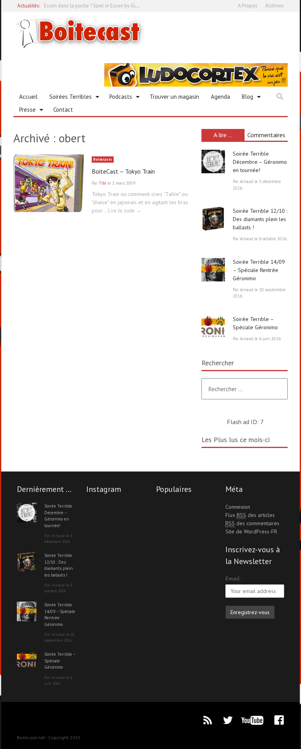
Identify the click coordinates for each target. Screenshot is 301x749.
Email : (233, 578)
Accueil (28, 96)
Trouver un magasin (174, 96)
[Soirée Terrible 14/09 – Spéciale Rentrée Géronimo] (213, 269)
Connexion (237, 506)
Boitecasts (102, 159)
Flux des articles (250, 515)
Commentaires (266, 135)
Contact (63, 109)
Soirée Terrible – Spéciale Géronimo (59, 660)
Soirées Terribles (68, 98)
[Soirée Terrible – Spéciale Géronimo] (213, 327)
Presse (24, 111)
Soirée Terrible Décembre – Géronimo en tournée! (260, 162)
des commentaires (252, 523)
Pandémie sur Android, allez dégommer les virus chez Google (111, 8)
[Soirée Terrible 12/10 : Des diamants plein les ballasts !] (213, 218)
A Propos (247, 5)
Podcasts (117, 98)
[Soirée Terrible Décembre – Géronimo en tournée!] (213, 161)
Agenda (220, 96)
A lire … (223, 135)
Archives (274, 5)
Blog (244, 98)
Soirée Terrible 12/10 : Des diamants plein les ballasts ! (260, 219)
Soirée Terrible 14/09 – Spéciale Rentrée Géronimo (259, 270)
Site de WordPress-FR (251, 531)
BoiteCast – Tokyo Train (123, 171)
